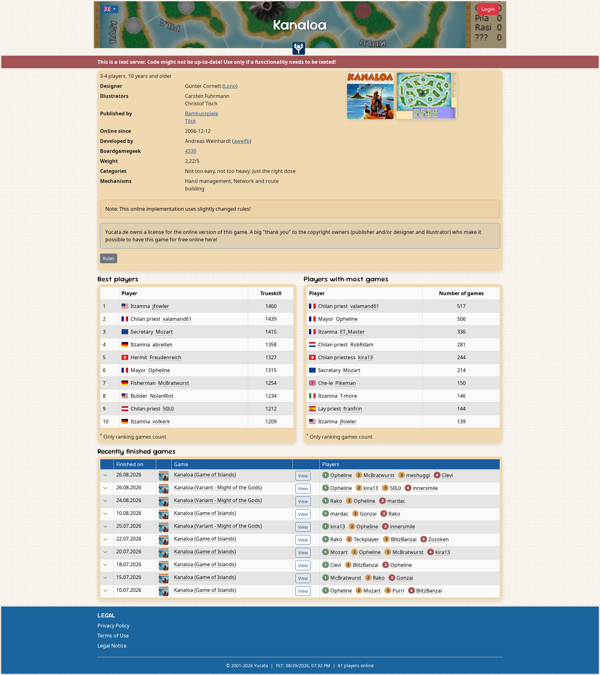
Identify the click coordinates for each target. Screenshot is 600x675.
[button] (110, 9)
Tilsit (190, 121)
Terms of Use (113, 635)
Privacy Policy (113, 625)
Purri (398, 590)
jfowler (160, 306)
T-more (348, 395)
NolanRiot (161, 395)
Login (488, 9)
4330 (190, 151)
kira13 (365, 357)
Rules (108, 258)
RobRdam (361, 344)
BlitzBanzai (404, 539)
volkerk (161, 421)
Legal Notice (112, 645)
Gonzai (368, 513)
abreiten (162, 344)
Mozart (164, 331)
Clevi (447, 475)
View (303, 476)
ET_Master (352, 331)
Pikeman (345, 383)
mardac (396, 500)
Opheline (159, 370)
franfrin (352, 408)
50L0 (168, 408)
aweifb (242, 141)
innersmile (425, 488)
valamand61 (177, 318)
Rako (336, 500)
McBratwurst (173, 383)
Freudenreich (165, 357)
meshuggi (418, 475)
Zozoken (438, 539)
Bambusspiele (201, 113)
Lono (230, 86)
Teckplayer (366, 539)
